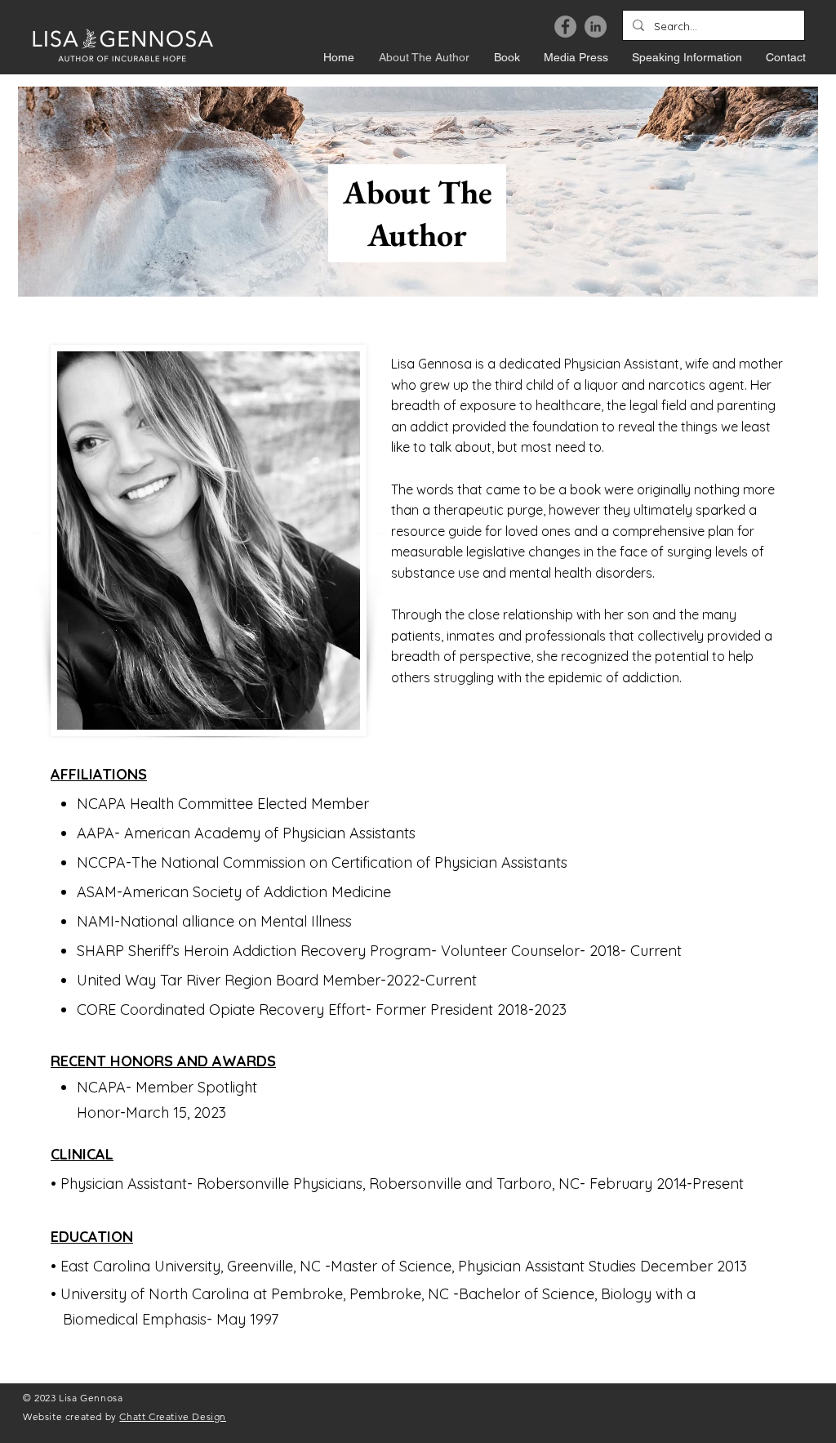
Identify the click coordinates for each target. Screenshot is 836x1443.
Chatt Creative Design (172, 1416)
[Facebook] (565, 27)
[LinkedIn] (596, 27)
